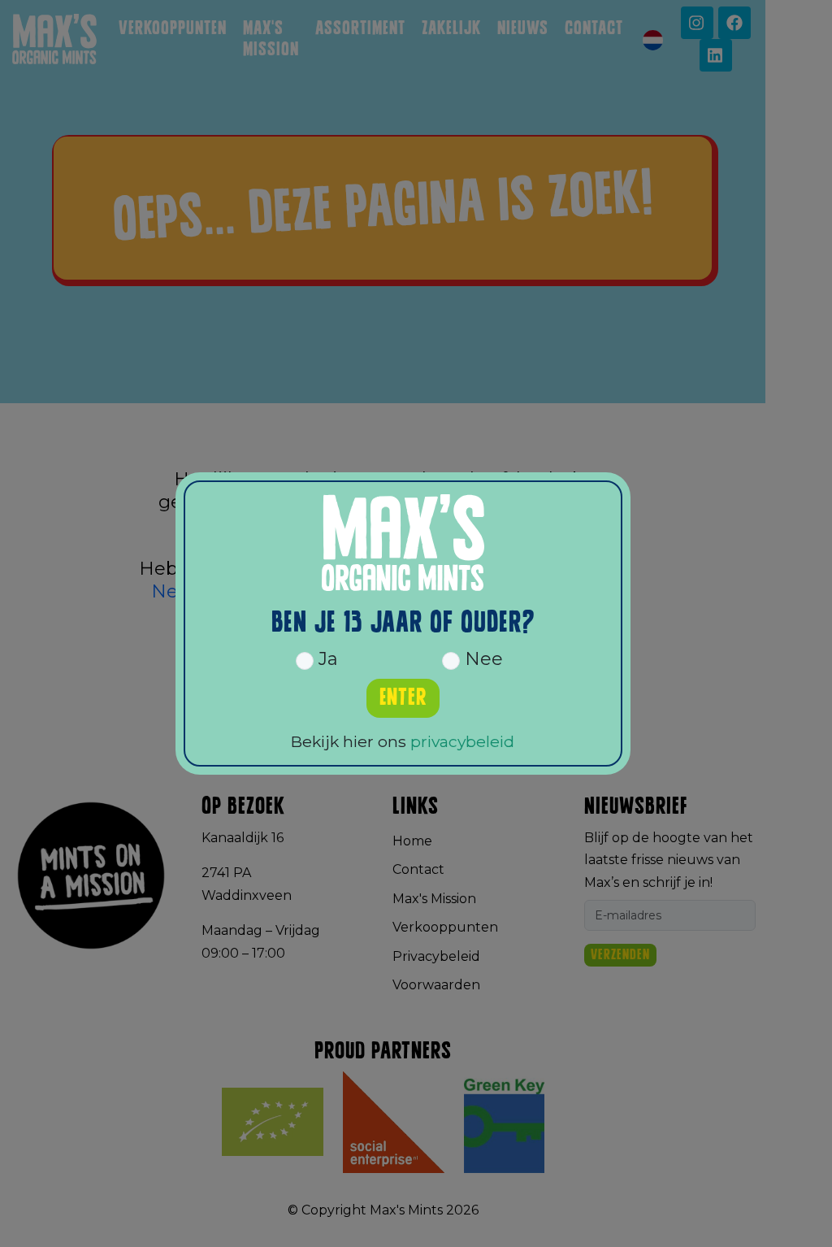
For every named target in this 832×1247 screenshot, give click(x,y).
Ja (326, 659)
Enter (403, 698)
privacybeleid (462, 741)
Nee (481, 659)
